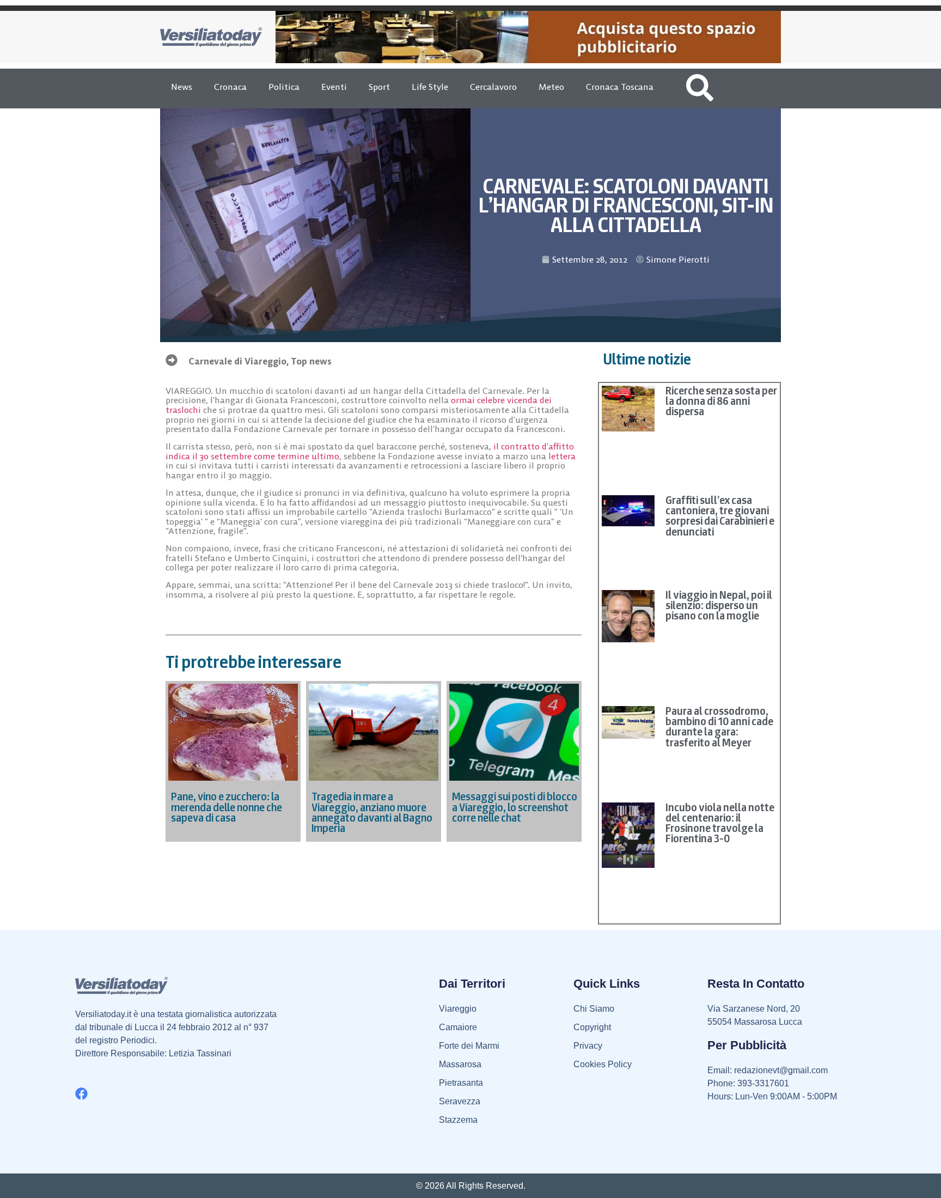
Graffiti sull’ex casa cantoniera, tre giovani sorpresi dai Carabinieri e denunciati (719, 516)
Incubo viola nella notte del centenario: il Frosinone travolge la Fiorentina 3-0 (719, 823)
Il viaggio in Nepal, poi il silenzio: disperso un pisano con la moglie (718, 605)
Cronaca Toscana (619, 86)
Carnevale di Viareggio (237, 361)
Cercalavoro (493, 86)
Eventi (334, 86)
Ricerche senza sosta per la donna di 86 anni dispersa (721, 401)
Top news (311, 361)
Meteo (551, 86)
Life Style (430, 86)
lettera (562, 456)
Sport (379, 86)
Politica (284, 86)
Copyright (592, 1027)
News (181, 86)
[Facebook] (81, 1093)
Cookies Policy (602, 1064)
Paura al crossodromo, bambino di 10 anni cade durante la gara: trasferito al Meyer (719, 727)
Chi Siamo (593, 1008)
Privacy (587, 1045)
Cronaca (230, 86)
